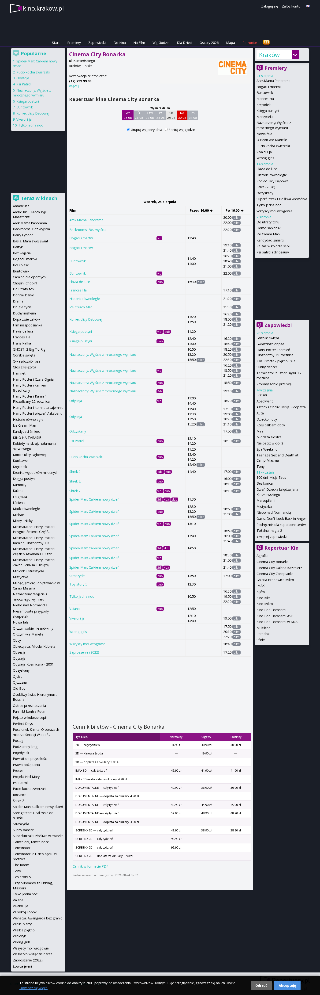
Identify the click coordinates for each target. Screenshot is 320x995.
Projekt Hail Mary (26, 776)
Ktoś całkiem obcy (271, 425)
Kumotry (19, 484)
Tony (260, 466)
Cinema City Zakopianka (275, 573)
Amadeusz (21, 206)
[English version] (308, 6)
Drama (18, 301)
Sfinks (261, 640)
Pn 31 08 (193, 115)
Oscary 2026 (209, 42)
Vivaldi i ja (77, 618)
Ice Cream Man (81, 307)
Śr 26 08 (139, 115)
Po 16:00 (233, 210)
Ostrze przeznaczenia (29, 705)
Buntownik (77, 261)
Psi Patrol (76, 441)
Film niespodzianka (27, 325)
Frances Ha (78, 290)
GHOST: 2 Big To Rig (29, 349)
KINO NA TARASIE (27, 437)
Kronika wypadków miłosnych (35, 472)
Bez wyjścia (22, 253)
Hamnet (19, 373)
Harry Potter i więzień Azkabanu (37, 413)
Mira (260, 431)
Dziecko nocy (267, 419)
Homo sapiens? (269, 228)
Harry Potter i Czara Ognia (33, 379)
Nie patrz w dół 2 (270, 443)
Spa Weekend (267, 449)
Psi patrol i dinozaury (273, 252)
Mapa (230, 42)
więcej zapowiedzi (273, 536)
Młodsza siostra (269, 437)
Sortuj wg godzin (182, 129)
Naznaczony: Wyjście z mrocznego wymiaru (102, 354)
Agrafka (262, 555)
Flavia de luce (79, 281)
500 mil (262, 395)
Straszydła (77, 576)
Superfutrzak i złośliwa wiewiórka (282, 199)
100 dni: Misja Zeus (271, 477)
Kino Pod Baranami (271, 610)
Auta (260, 413)
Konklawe (20, 460)
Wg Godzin (161, 42)
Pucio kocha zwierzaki (86, 457)
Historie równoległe (84, 298)
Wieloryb (19, 936)
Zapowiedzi (97, 42)
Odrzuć (261, 985)
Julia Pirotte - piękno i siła (276, 361)
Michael (19, 515)
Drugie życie (22, 307)
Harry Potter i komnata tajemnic (38, 407)
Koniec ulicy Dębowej (85, 319)
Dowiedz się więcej (33, 988)
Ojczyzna (20, 682)
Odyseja (75, 400)
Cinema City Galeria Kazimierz (279, 568)
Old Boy (19, 688)
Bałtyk (18, 247)
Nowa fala (264, 134)
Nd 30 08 (182, 115)
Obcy (17, 640)
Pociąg (18, 740)
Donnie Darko (23, 295)
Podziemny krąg (25, 746)
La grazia (20, 496)
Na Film (139, 42)
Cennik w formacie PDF (90, 866)
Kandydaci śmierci (270, 240)
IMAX (260, 585)
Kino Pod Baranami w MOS (277, 622)
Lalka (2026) (266, 187)
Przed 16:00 (200, 210)
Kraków (269, 54)
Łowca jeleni (22, 966)
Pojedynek (21, 752)
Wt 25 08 (128, 115)
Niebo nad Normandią (274, 512)
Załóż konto (291, 6)
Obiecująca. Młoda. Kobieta (34, 646)
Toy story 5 (78, 584)
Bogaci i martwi (81, 238)
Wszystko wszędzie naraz (32, 954)
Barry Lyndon (23, 235)
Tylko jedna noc (81, 596)
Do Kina (120, 42)
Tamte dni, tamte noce (31, 842)
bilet (236, 218)
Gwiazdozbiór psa (270, 344)
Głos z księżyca (24, 367)
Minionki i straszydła (28, 571)
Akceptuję (287, 985)
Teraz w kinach (39, 198)
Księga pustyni (80, 331)
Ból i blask (21, 265)
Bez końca (265, 483)
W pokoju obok (25, 912)
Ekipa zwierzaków (26, 319)
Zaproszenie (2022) (84, 652)
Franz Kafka (22, 343)
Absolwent (265, 401)
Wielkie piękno (24, 930)
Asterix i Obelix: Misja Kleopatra (281, 407)
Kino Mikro (265, 603)
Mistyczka (264, 506)
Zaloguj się (269, 6)
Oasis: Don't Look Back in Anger (281, 518)
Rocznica (19, 794)
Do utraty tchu (268, 222)
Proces (18, 770)
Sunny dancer (267, 367)
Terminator (21, 848)
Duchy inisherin (24, 313)
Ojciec (17, 676)
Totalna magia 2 (269, 530)
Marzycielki (265, 117)
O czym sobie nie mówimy (33, 628)
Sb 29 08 (171, 115)
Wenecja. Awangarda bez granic (37, 918)
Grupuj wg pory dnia (147, 129)
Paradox (263, 633)
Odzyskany (77, 431)
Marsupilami (266, 500)
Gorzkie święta (268, 338)
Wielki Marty (22, 924)
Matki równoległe (26, 508)
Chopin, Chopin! (25, 283)
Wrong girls (78, 631)
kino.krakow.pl (43, 8)
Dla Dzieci (184, 42)
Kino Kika (264, 598)
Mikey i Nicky (23, 520)
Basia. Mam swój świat (30, 241)
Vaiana (74, 608)
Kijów (261, 591)
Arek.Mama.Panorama (86, 220)
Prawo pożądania (26, 764)
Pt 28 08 (160, 115)
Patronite (249, 42)
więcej (74, 86)
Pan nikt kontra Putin (29, 711)
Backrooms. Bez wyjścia (87, 229)
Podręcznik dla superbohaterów (281, 524)
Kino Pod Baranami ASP (275, 616)
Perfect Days (23, 723)
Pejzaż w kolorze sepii (273, 246)
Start (56, 42)
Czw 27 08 (150, 115)
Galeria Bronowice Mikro (275, 580)
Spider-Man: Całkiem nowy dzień (94, 499)
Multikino (264, 628)
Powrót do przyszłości (30, 758)
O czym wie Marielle (272, 140)
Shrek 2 (75, 471)
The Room (21, 865)
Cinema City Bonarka (273, 561)
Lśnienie (19, 502)
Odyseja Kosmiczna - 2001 (33, 664)
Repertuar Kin (281, 548)
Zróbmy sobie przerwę (274, 384)
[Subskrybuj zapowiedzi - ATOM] (266, 42)
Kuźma (18, 490)
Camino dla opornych (29, 277)
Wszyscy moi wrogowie (87, 644)
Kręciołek (264, 105)
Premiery (74, 42)
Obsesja (19, 652)
